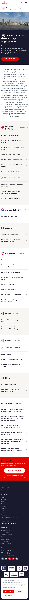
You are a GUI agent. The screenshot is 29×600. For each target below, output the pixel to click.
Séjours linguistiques (8, 523)
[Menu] (26, 2)
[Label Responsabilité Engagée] (6, 574)
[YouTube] (13, 558)
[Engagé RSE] (25, 568)
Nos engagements (6, 541)
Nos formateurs (5, 532)
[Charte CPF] (19, 568)
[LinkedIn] (6, 558)
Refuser (19, 591)
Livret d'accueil (5, 539)
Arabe (3, 501)
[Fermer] (22, 6)
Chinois (3, 503)
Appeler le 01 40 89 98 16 (14, 476)
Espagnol (3, 506)
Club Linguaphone (6, 543)
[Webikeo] (16, 558)
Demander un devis (10, 58)
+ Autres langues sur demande (9, 517)
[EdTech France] (3, 568)
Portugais (3, 515)
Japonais (3, 512)
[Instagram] (9, 558)
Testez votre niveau (6, 534)
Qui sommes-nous (6, 530)
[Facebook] (2, 558)
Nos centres (4, 537)
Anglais (3, 497)
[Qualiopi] (11, 568)
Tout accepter (9, 591)
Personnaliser (8, 595)
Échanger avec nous (14, 470)
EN (21, 2)
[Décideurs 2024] (14, 574)
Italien (2, 510)
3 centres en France (8, 555)
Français (3, 508)
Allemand (3, 499)
